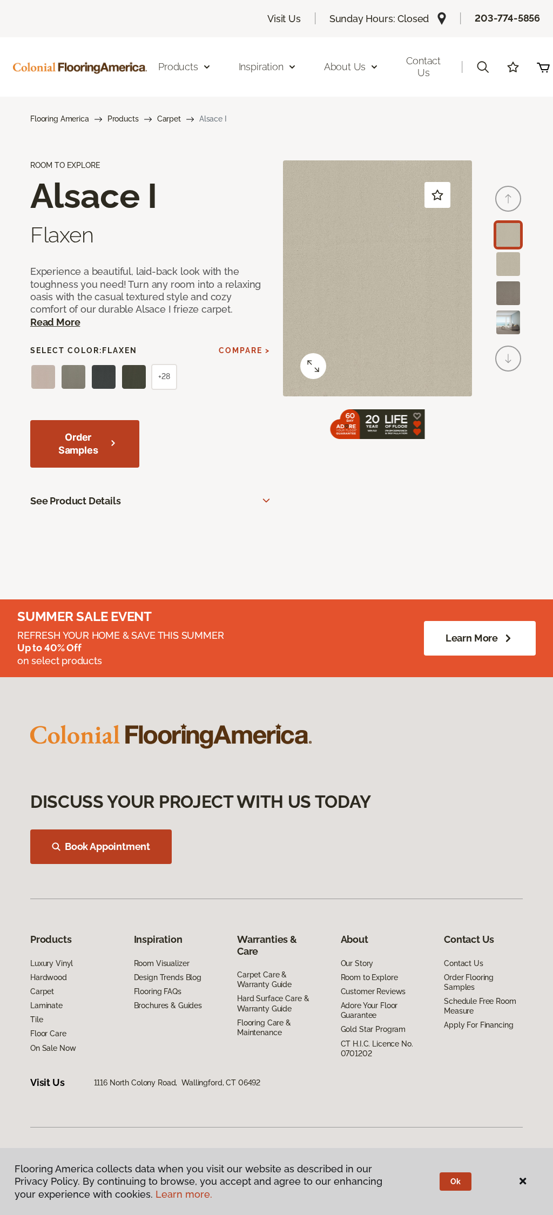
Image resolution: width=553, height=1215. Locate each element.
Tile (36, 1019)
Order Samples (78, 443)
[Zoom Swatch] (313, 366)
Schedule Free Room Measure (480, 1006)
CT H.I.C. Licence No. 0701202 (377, 1049)
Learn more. (184, 1194)
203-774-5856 (507, 18)
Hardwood (48, 977)
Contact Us (423, 66)
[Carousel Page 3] (508, 293)
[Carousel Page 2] (508, 264)
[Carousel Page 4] (508, 322)
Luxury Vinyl (51, 963)
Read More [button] (55, 322)
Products (123, 118)
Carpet (169, 118)
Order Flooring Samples (469, 982)
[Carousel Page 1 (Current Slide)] (508, 234)
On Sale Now (53, 1048)
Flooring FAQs (157, 991)
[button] (483, 67)
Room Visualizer (162, 963)
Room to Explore (369, 977)
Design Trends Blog (167, 977)
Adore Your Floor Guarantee (369, 1010)
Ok (455, 1181)
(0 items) (543, 66)
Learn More (472, 638)
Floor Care (48, 1033)
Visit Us (284, 18)
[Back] (508, 199)
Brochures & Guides (168, 1005)
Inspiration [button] (261, 66)
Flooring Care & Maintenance (264, 1027)
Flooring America (59, 118)
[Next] (508, 359)
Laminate (46, 1005)
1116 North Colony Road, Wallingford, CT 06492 (177, 1082)
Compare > (244, 350)
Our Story (357, 963)
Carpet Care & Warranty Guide (264, 979)
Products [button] (178, 66)
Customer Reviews (373, 991)
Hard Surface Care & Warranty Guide (273, 1003)
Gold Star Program (373, 1029)
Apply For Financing (478, 1025)
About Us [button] (345, 66)
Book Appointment (107, 846)
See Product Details (75, 501)
